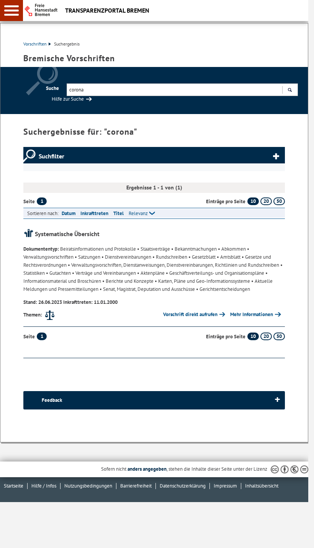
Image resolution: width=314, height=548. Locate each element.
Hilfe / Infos (43, 486)
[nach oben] (296, 536)
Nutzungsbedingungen (88, 486)
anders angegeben (147, 469)
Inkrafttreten (94, 213)
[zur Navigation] (11, 10)
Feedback (52, 400)
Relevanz (138, 213)
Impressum (225, 486)
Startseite (13, 486)
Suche (52, 88)
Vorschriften (35, 44)
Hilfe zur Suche (68, 99)
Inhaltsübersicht (261, 486)
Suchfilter (51, 156)
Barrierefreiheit (136, 486)
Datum (68, 213)
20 (266, 201)
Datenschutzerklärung (183, 486)
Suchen (289, 89)
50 (279, 201)
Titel (118, 213)
